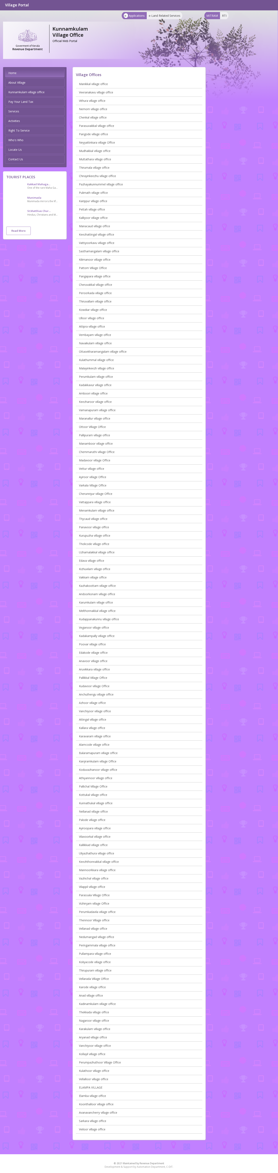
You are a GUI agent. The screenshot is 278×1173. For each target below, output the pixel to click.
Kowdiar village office (93, 310)
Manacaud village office (94, 226)
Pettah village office (92, 209)
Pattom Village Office (93, 268)
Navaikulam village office (95, 343)
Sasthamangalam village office (99, 251)
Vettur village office (91, 469)
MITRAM (212, 16)
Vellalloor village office (93, 1079)
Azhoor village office (92, 703)
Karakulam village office (94, 1029)
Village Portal (17, 4)
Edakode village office (93, 653)
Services (13, 111)
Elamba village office (92, 1096)
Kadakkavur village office (95, 385)
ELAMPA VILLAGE (90, 1087)
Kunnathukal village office (96, 803)
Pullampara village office (95, 954)
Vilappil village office (92, 887)
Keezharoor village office (95, 402)
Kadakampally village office (97, 636)
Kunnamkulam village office (26, 92)
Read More (18, 231)
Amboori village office (93, 393)
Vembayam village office (95, 335)
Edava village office (91, 561)
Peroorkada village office (95, 293)
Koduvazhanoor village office (98, 770)
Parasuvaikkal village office (96, 126)
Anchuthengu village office (96, 694)
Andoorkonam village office (97, 594)
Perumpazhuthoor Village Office (100, 1062)
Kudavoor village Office (94, 686)
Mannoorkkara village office (97, 870)
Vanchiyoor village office (95, 711)
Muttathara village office (95, 159)
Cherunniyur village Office (95, 494)
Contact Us (15, 159)
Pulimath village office (93, 193)
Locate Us (15, 150)
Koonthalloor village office (96, 1104)
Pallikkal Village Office (93, 678)
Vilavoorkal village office (95, 836)
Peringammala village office (97, 945)
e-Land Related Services (164, 16)
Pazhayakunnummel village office (101, 184)
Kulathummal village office (96, 360)
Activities (14, 121)
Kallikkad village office (93, 845)
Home (12, 73)
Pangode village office (93, 134)
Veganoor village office (94, 627)
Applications (135, 16)
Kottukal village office (93, 795)
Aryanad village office (93, 1037)
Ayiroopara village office (95, 828)
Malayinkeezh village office (96, 368)
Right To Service (19, 130)
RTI (224, 16)
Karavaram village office (95, 736)
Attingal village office (92, 719)
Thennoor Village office (94, 920)
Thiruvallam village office (95, 301)
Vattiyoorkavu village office (96, 243)
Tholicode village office (94, 544)
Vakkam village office (93, 577)
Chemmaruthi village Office (97, 452)
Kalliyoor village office (93, 218)
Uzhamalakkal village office (97, 552)
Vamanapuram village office (97, 410)
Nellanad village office (93, 811)
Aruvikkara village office (94, 669)
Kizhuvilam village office (94, 569)
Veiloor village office (92, 1129)
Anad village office (91, 995)
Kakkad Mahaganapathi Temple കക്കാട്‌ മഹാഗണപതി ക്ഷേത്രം (39, 184)
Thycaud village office (93, 519)
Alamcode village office (94, 745)
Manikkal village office (93, 84)
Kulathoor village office (94, 1071)
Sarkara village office (92, 1121)
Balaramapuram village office (98, 753)
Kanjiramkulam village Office (97, 761)
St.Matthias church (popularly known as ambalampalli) (39, 211)
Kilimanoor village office (95, 259)
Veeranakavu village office (96, 92)
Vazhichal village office (93, 878)
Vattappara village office (95, 502)
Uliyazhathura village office (96, 853)
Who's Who (15, 140)
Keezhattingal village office (96, 234)
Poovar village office (92, 644)
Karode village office (92, 987)
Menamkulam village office (96, 510)
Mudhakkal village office (95, 151)
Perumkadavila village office (97, 912)
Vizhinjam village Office (94, 903)
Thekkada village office (94, 1012)
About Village (16, 82)
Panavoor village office (94, 527)
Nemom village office (93, 109)
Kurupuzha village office (94, 535)
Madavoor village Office (94, 460)
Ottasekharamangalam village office (103, 351)
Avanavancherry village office (98, 1112)
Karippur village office (93, 201)
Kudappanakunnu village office (99, 619)
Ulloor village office (91, 318)
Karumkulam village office (96, 602)
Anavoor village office (93, 661)
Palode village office (92, 820)
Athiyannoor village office (95, 778)
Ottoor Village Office (92, 427)
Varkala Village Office (92, 485)
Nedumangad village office (96, 937)
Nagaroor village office (94, 1020)
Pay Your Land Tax (20, 102)
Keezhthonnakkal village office (99, 862)
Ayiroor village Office (92, 477)
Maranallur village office (94, 418)
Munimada (34, 197)
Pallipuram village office (94, 435)
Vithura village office (92, 101)
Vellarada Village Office (94, 979)
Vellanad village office (93, 928)
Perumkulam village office (96, 377)
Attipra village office (92, 326)
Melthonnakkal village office (97, 611)
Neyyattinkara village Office (97, 142)
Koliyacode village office (95, 962)
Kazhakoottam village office (97, 586)
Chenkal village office (93, 117)
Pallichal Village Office (93, 786)
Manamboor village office (96, 443)
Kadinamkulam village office (97, 1004)
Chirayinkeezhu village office (97, 176)
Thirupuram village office (95, 970)
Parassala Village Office (94, 895)
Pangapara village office (95, 276)
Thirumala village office (94, 167)
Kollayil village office (92, 1054)
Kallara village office (92, 728)
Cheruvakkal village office (95, 285)
